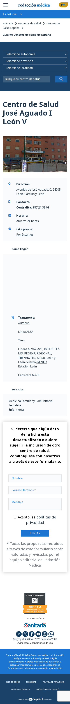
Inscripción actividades (47, 689)
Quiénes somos (13, 682)
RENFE (41, 362)
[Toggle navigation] (5, 5)
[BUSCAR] (61, 79)
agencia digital (23, 699)
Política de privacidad (53, 682)
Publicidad (31, 682)
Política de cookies (20, 689)
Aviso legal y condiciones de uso (35, 642)
